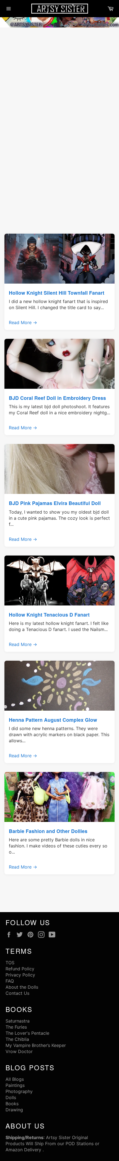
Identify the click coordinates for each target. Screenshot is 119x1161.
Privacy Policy (20, 975)
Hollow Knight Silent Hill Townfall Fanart (56, 292)
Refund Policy (20, 968)
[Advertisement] (59, 91)
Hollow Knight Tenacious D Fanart (49, 614)
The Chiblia (17, 1039)
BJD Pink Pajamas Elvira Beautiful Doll (55, 502)
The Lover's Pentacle (27, 1033)
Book (11, 1103)
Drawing (14, 1109)
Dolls (11, 1097)
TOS (10, 962)
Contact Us (17, 993)
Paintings (15, 1085)
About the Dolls (22, 987)
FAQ (10, 981)
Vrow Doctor (19, 1051)
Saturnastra (18, 1021)
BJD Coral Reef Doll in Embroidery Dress (57, 397)
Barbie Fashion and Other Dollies (48, 830)
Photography (19, 1091)
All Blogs (15, 1079)
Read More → (23, 322)
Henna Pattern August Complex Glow (53, 719)
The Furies (16, 1027)
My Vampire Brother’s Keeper (36, 1045)
